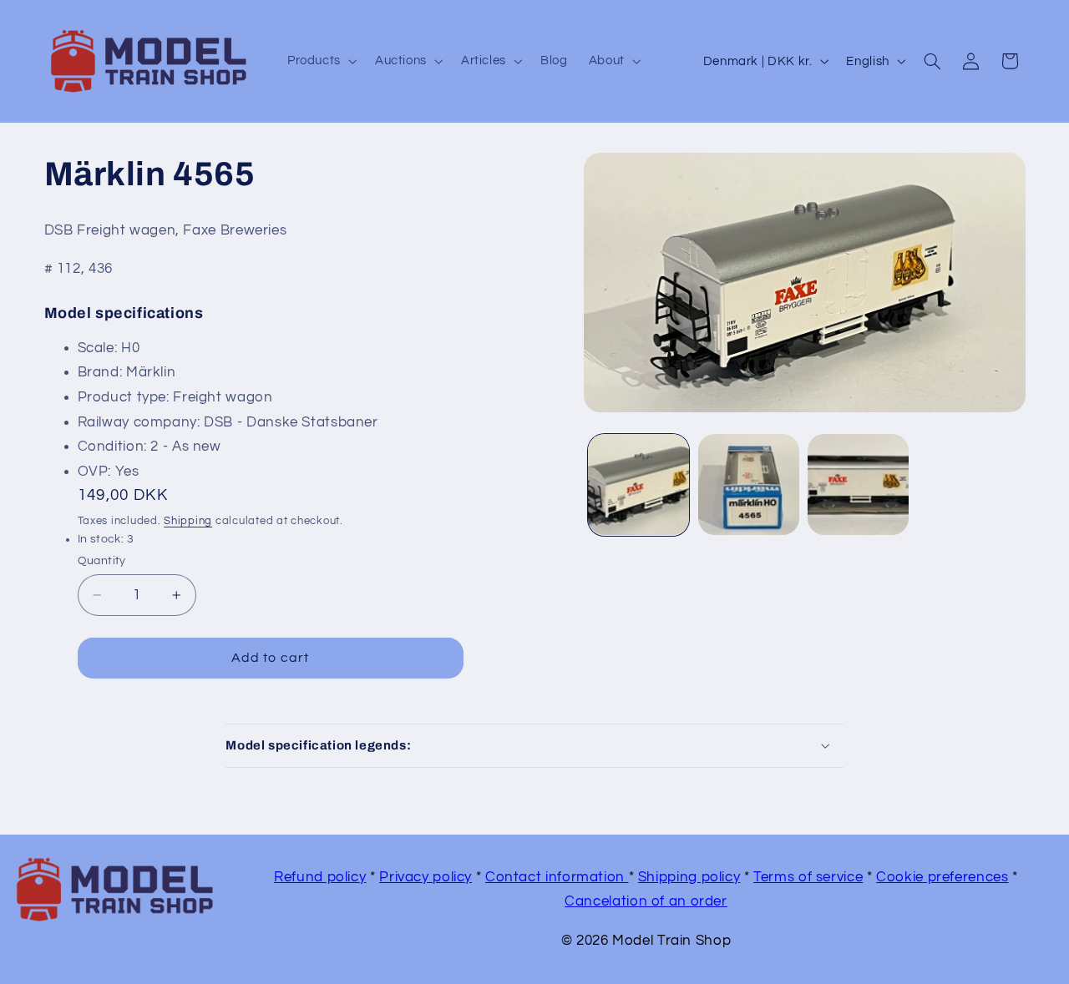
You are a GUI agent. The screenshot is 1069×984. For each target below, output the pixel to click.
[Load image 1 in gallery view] (638, 484)
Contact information (557, 877)
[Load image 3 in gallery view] (858, 484)
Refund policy (320, 877)
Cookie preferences (942, 877)
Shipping (188, 520)
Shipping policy (689, 877)
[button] (320, 61)
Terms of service (808, 877)
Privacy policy (425, 877)
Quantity (102, 561)
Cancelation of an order (646, 901)
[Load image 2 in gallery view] (748, 484)
